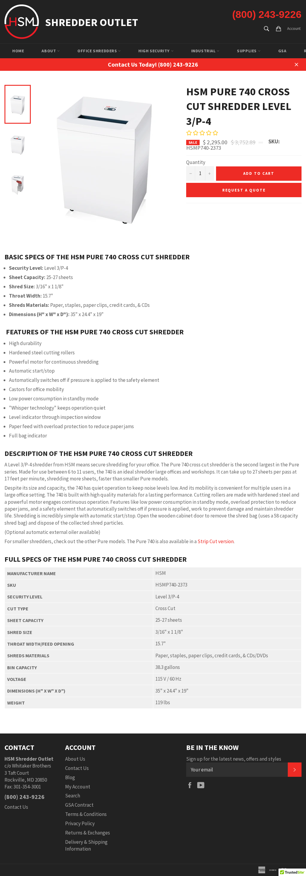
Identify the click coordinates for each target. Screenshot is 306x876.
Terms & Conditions (86, 814)
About (49, 50)
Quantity (195, 162)
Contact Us (16, 807)
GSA (282, 50)
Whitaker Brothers (31, 765)
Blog (70, 777)
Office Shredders (97, 50)
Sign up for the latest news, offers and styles (233, 759)
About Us (75, 759)
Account (294, 28)
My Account (77, 786)
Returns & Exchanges (87, 832)
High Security (154, 50)
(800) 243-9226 (267, 14)
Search (72, 795)
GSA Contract (79, 805)
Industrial (204, 50)
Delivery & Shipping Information (86, 845)
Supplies (247, 50)
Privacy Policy (80, 823)
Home (18, 50)
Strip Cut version (216, 541)
